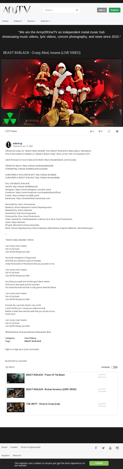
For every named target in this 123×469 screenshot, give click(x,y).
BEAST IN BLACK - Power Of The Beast (45, 375)
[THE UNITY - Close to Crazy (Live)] (16, 407)
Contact (14, 447)
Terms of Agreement (30, 447)
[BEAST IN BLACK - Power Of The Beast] (16, 378)
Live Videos (30, 338)
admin (16, 143)
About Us (17, 455)
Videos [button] (17, 21)
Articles (45, 21)
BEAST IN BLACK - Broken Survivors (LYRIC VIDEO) (51, 389)
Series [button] (30, 21)
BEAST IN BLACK (33, 341)
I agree (99, 463)
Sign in (102, 10)
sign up (17, 349)
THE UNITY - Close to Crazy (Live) (43, 404)
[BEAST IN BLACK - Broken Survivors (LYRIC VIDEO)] (16, 393)
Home (5, 21)
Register (115, 10)
